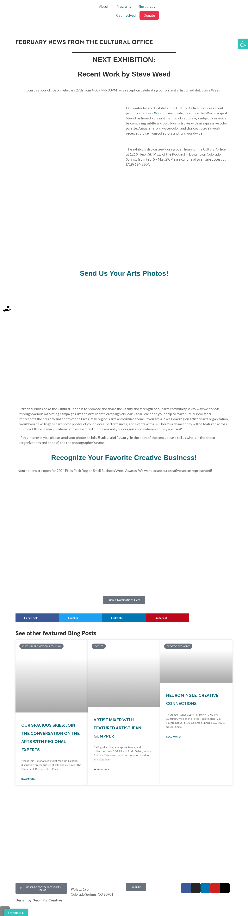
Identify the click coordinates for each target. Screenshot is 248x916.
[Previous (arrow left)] (7, 458)
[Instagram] (196, 888)
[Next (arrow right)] (241, 458)
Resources (147, 6)
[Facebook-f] (186, 888)
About (103, 6)
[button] (37, 617)
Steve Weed (154, 113)
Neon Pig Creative (48, 900)
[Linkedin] (205, 888)
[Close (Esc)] (243, 4)
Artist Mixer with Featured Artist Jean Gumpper (117, 728)
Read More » (29, 778)
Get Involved (126, 15)
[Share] (235, 4)
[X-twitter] (225, 888)
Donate (149, 15)
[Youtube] (215, 888)
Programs (123, 6)
